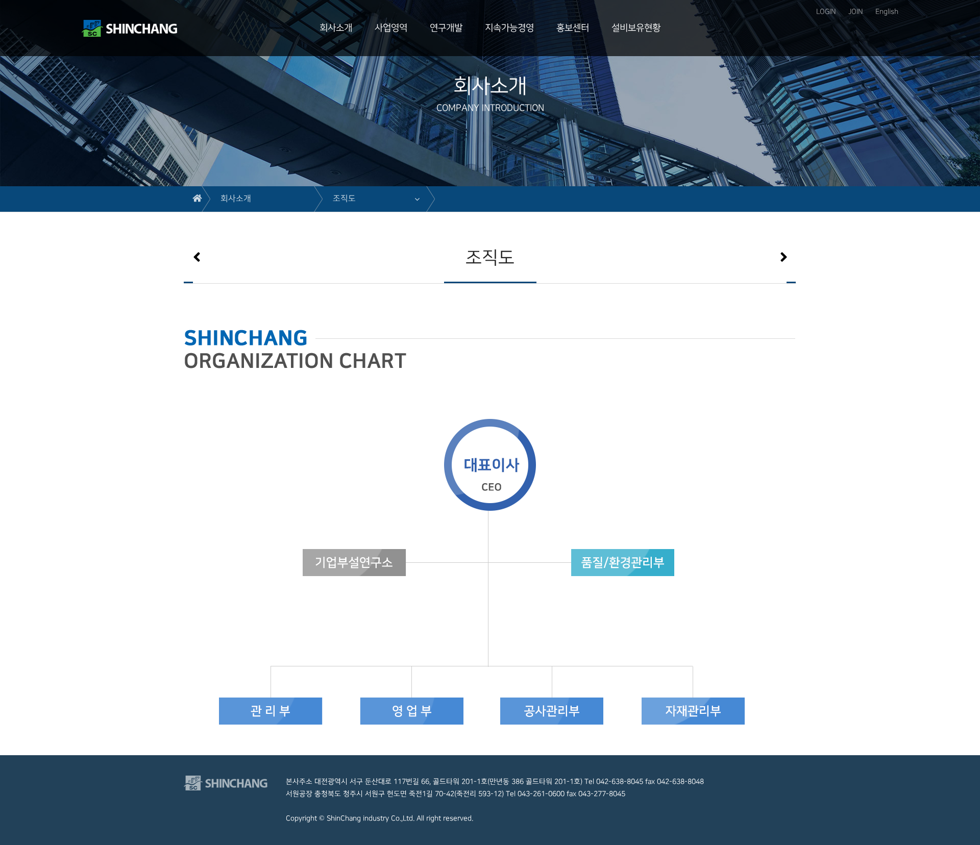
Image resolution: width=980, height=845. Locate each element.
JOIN (855, 11)
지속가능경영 (509, 28)
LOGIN (826, 11)
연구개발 (446, 28)
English (886, 11)
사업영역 (391, 28)
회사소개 (336, 28)
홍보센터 (572, 28)
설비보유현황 (635, 28)
